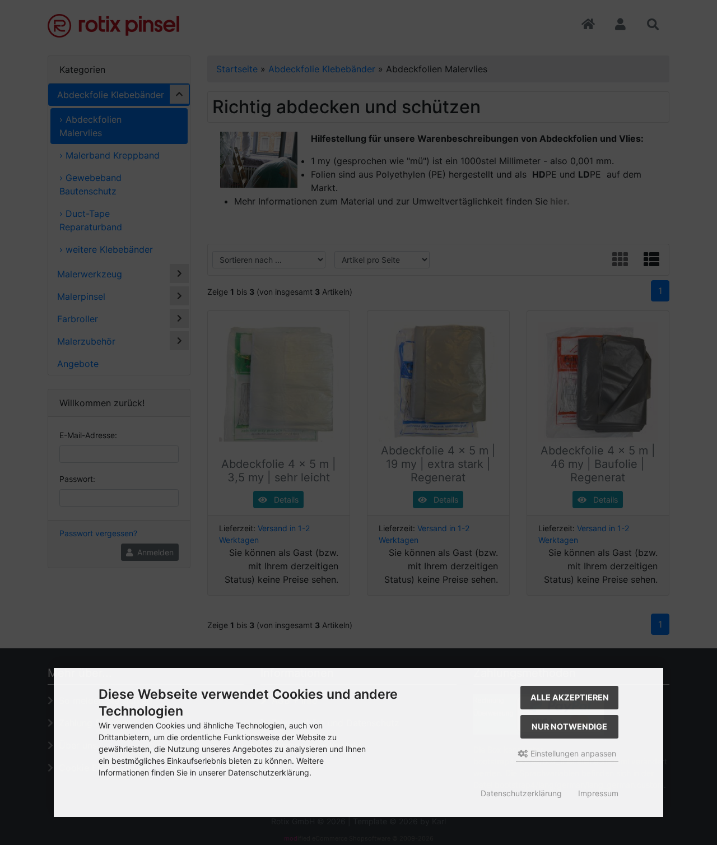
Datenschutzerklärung (521, 793)
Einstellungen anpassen (572, 753)
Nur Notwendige (569, 726)
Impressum (598, 793)
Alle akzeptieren (569, 697)
